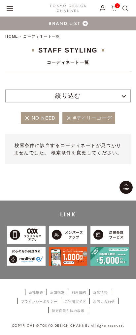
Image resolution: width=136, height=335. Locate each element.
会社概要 (36, 292)
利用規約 (79, 292)
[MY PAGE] (102, 8)
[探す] (125, 8)
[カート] (114, 8)
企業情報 (100, 292)
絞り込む (68, 96)
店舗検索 (57, 292)
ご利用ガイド (75, 301)
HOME (11, 36)
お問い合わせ (104, 301)
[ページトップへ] (126, 187)
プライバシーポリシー (39, 301)
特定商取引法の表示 (68, 311)
